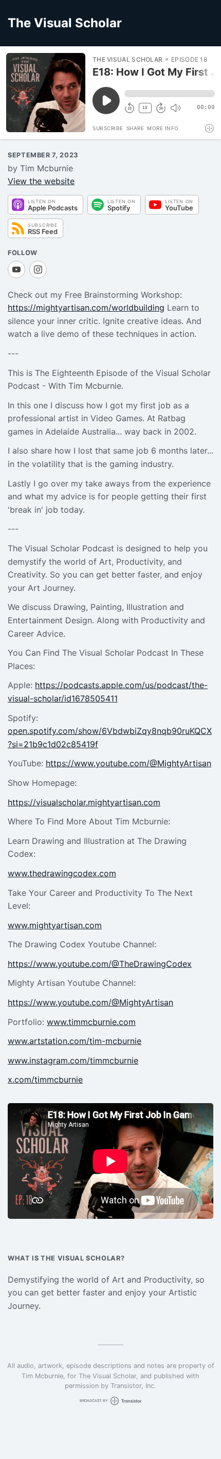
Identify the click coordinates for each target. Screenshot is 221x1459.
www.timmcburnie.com (91, 1022)
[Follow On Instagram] (38, 269)
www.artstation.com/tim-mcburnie (74, 1041)
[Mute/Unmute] (175, 108)
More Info (163, 128)
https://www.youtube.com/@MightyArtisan (128, 763)
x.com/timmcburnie (45, 1079)
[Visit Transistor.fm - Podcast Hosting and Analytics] (210, 128)
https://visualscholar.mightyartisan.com (84, 802)
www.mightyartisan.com (55, 925)
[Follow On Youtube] (16, 269)
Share (135, 128)
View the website (41, 181)
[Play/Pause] (45, 92)
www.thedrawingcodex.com (62, 873)
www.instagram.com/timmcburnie (73, 1060)
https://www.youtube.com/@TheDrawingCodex (100, 964)
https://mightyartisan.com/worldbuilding (86, 307)
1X (145, 107)
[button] (169, 93)
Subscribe (108, 128)
